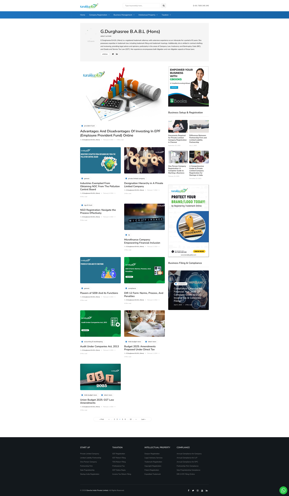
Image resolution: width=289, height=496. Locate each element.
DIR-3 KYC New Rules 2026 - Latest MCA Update (186, 298)
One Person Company (88, 462)
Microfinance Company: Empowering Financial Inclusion (142, 241)
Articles (105, 54)
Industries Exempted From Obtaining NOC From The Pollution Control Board (100, 186)
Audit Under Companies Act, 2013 (99, 346)
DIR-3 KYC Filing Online (186, 474)
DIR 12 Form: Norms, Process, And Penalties (143, 294)
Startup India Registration (89, 474)
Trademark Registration (153, 462)
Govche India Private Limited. (97, 490)
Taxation (165, 15)
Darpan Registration (152, 454)
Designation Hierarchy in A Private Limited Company (143, 185)
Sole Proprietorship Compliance (188, 470)
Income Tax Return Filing (121, 474)
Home (82, 15)
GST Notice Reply (119, 470)
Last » (143, 419)
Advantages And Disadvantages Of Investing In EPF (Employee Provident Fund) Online (120, 133)
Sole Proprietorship (87, 470)
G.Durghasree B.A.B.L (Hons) (130, 31)
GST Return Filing (119, 458)
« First (102, 419)
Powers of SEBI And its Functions (99, 293)
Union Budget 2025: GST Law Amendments (97, 401)
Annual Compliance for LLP (187, 458)
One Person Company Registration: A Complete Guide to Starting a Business (177, 169)
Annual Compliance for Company (189, 454)
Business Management (123, 15)
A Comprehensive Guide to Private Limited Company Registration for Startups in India (196, 170)
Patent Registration (151, 470)
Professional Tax (118, 466)
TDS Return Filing (119, 462)
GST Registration (118, 454)
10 (131, 419)
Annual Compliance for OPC (187, 462)
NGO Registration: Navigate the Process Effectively (98, 211)
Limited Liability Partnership (90, 458)
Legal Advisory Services (153, 458)
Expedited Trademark (152, 474)
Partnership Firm (86, 466)
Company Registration (98, 15)
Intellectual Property (147, 15)
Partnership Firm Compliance (187, 466)
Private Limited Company (89, 454)
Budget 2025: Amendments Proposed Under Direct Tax (140, 348)
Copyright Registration (152, 466)
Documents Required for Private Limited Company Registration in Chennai (177, 138)
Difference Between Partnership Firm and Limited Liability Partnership (198, 138)
